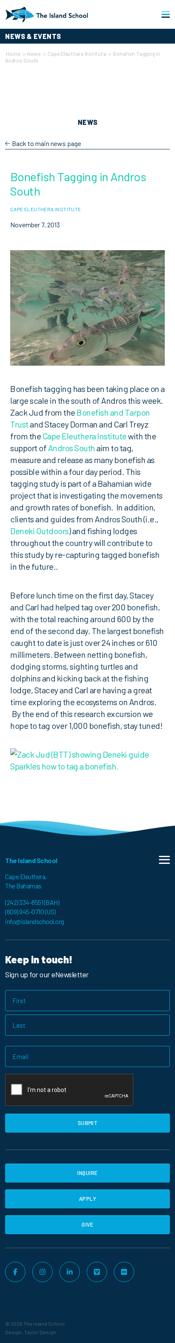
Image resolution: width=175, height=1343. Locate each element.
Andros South (71, 448)
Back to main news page (46, 143)
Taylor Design (40, 1332)
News (33, 53)
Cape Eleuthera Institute (77, 53)
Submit (88, 1123)
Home (13, 53)
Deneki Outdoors (39, 531)
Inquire (87, 1172)
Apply (87, 1198)
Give (87, 1224)
